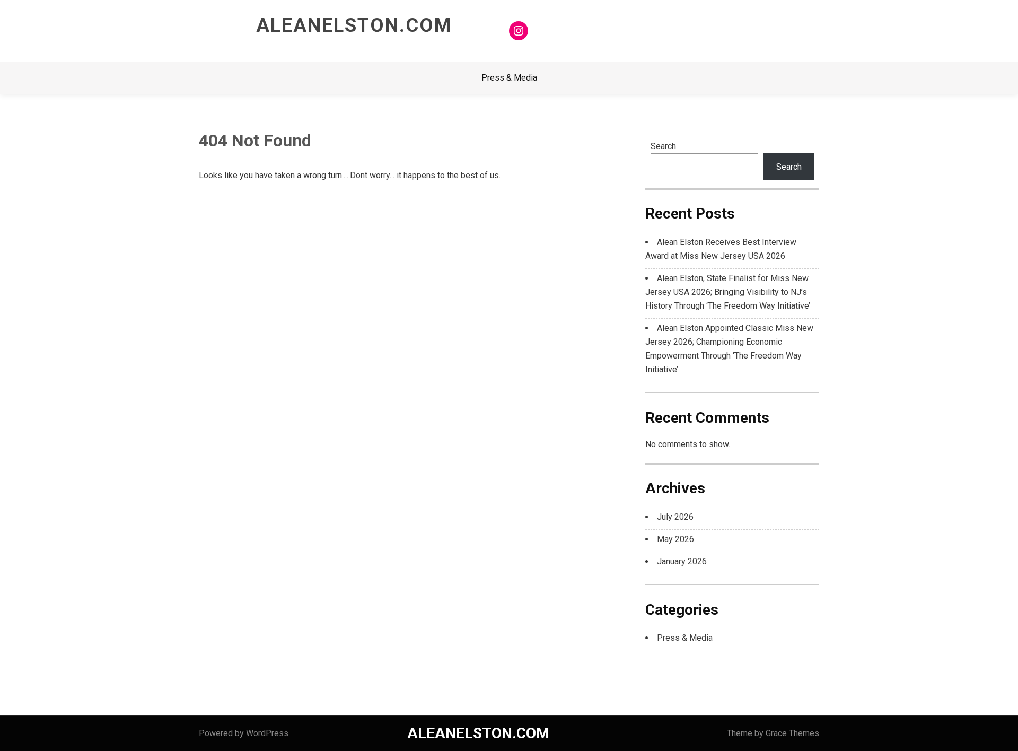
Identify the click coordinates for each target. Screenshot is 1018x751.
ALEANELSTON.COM (354, 25)
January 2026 (682, 561)
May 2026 (675, 539)
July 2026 (675, 517)
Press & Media (509, 78)
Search (663, 146)
